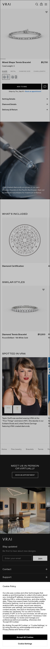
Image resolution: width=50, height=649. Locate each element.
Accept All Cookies (25, 637)
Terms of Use (23, 629)
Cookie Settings (25, 643)
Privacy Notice (8, 629)
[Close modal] (25, 324)
